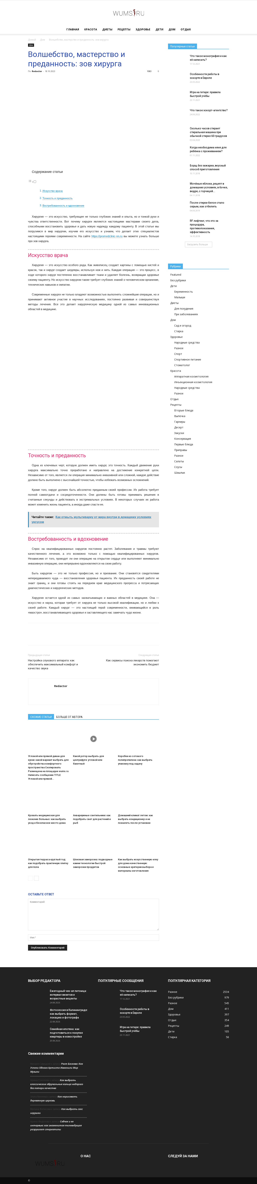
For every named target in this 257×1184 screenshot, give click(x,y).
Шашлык (179, 472)
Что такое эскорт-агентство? (209, 110)
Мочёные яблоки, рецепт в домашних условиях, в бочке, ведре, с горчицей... (209, 187)
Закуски (179, 433)
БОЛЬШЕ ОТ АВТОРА (69, 717)
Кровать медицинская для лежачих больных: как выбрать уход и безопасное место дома (47, 819)
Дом (172, 29)
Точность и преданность (57, 198)
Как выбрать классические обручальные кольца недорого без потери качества (56, 1084)
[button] (224, 29)
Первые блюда (183, 444)
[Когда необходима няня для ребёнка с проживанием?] (177, 152)
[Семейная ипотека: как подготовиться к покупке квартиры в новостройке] (37, 1033)
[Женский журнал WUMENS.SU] (128, 13)
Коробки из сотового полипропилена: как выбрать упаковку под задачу (135, 760)
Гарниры (179, 421)
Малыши (179, 297)
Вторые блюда (183, 410)
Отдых (186, 29)
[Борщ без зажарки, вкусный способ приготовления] (177, 170)
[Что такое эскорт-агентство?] (177, 115)
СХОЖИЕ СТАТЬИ (41, 717)
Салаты (179, 461)
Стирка (178, 331)
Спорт (178, 354)
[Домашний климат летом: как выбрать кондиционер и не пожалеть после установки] (138, 798)
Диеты (107, 29)
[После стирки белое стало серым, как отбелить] (177, 207)
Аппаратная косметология (191, 376)
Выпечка (179, 416)
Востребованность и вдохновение (63, 205)
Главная (72, 29)
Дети (159, 29)
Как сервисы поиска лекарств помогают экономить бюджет (132, 662)
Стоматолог (182, 365)
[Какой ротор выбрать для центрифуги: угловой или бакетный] (93, 739)
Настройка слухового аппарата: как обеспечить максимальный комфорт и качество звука (53, 664)
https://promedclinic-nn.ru (106, 236)
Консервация (182, 438)
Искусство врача (53, 190)
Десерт (178, 427)
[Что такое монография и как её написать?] (177, 60)
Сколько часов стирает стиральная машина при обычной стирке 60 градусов (208, 132)
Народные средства (187, 342)
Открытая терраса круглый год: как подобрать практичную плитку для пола (48, 863)
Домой (32, 39)
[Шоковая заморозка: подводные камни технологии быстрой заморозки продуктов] (93, 842)
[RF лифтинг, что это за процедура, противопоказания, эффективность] (177, 225)
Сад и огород (182, 325)
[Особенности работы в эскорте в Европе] (177, 78)
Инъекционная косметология (193, 382)
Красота (90, 29)
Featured (175, 274)
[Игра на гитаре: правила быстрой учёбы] (177, 97)
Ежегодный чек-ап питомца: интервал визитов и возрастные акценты (68, 994)
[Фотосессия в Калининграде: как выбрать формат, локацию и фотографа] (37, 1014)
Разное (178, 348)
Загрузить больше (197, 244)
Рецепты (124, 29)
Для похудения (183, 308)
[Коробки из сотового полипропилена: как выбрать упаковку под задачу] (138, 739)
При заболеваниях (186, 314)
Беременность (183, 291)
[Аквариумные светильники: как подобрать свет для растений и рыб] (93, 798)
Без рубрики (178, 280)
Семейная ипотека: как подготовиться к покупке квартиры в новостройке (66, 1033)
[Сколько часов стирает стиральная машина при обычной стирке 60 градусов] (177, 133)
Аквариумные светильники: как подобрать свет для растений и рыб (92, 819)
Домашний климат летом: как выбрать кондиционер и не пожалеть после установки (135, 819)
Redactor (37, 71)
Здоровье (143, 29)
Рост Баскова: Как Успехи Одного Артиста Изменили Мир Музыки (56, 1067)
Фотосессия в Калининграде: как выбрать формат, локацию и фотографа (69, 1013)
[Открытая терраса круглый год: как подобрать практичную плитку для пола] (48, 842)
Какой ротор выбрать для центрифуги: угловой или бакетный (88, 760)
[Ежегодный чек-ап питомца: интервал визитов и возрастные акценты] (37, 995)
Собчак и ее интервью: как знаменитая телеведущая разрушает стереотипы (56, 1125)
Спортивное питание (187, 359)
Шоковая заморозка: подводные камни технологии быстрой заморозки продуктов (93, 863)
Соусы (178, 467)
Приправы (180, 450)
